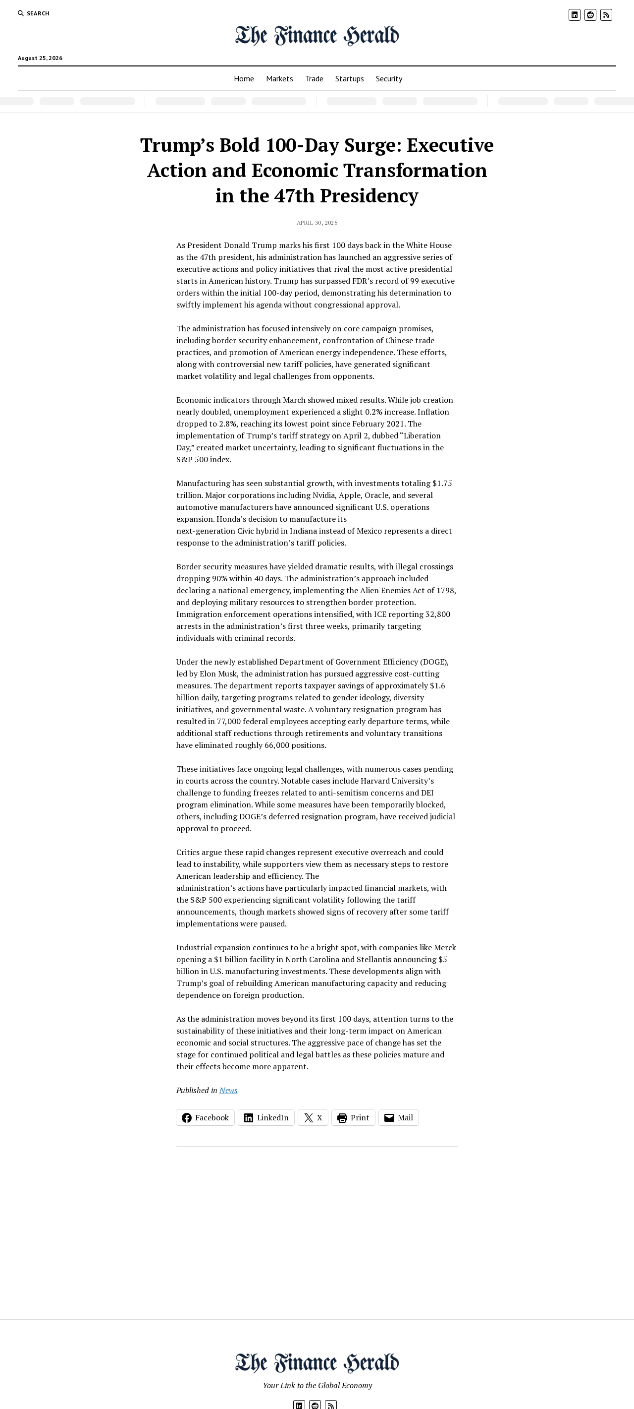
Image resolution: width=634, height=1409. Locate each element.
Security (389, 78)
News (228, 1090)
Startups (349, 78)
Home (244, 78)
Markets (279, 78)
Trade (314, 78)
